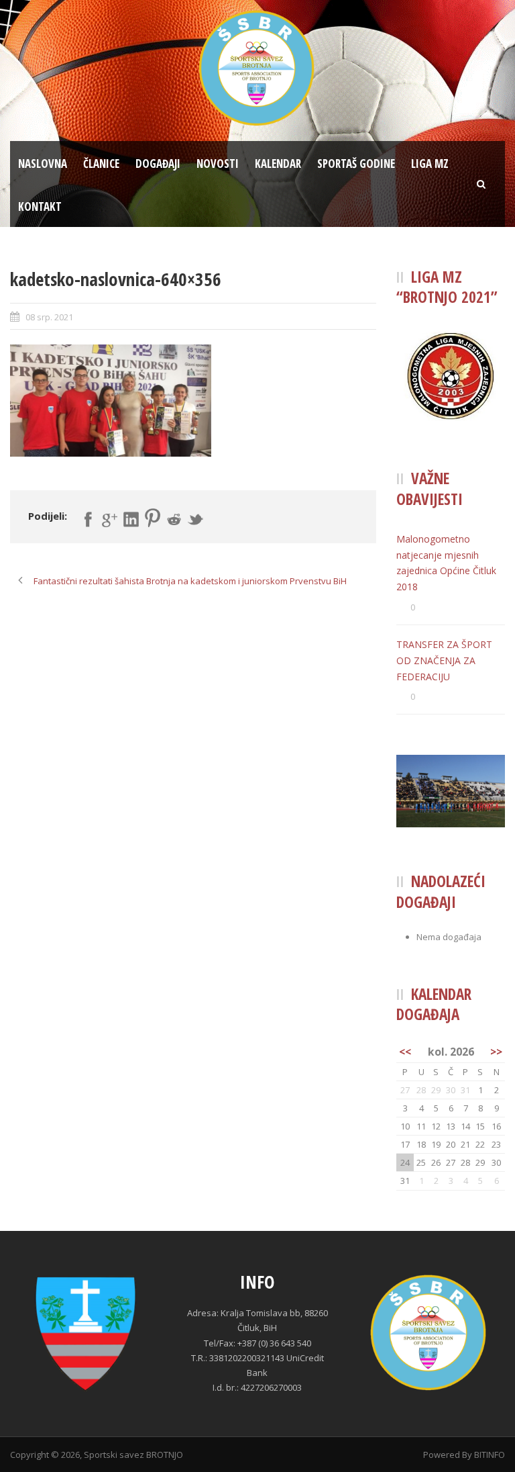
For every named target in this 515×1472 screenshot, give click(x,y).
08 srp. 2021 (49, 317)
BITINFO (489, 1454)
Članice (101, 163)
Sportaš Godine (356, 163)
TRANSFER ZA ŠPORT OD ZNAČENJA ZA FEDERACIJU (444, 660)
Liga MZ (430, 163)
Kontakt (40, 206)
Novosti (217, 163)
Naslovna (42, 163)
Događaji (157, 163)
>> (496, 1051)
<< (405, 1051)
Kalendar (278, 163)
